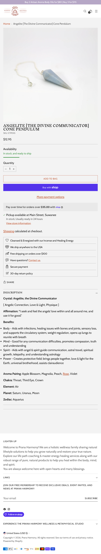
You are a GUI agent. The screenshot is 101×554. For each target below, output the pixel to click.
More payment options (50, 197)
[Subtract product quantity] (5, 169)
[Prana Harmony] (15, 11)
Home (6, 23)
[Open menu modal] (96, 11)
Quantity (8, 163)
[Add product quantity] (13, 169)
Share (10, 282)
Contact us (34, 260)
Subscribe (91, 498)
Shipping (8, 231)
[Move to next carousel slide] (95, 424)
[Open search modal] (85, 11)
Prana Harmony (29, 537)
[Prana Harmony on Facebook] (4, 509)
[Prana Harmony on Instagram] (9, 509)
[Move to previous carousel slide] (89, 424)
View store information (18, 223)
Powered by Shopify (12, 541)
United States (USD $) (17, 533)
